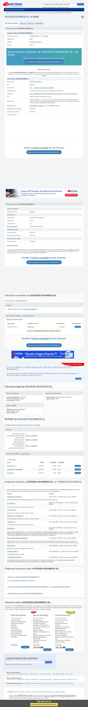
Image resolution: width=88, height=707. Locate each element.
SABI (54, 674)
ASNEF (57, 674)
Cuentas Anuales (68, 674)
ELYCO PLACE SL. (11, 510)
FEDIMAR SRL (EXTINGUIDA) (14, 497)
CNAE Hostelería (34, 679)
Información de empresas (12, 674)
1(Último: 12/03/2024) (31, 436)
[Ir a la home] (13, 4)
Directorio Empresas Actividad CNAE (23, 12)
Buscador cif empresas (24, 674)
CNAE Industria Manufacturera (45, 679)
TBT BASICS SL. (11, 503)
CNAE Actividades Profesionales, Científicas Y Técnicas (65, 679)
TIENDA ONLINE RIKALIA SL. (14, 557)
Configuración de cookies (59, 692)
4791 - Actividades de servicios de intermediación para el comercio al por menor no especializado (53, 93)
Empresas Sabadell (69, 683)
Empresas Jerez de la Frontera (57, 683)
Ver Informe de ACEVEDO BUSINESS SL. (44, 704)
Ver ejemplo (14, 645)
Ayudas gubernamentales (45, 674)
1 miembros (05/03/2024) (29, 309)
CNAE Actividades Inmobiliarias (23, 679)
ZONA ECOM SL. (11, 545)
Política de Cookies (49, 692)
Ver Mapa (46, 36)
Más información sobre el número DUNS (44, 88)
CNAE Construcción (11, 679)
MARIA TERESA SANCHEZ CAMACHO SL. (17, 538)
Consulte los (43, 330)
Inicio (12, 12)
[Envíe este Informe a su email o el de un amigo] (82, 17)
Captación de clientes (34, 674)
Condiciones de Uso (29, 692)
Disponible (32, 211)
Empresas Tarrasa (46, 683)
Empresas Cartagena (36, 683)
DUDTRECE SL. (11, 528)
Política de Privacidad (39, 692)
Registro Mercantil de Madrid (37, 105)
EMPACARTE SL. (11, 522)
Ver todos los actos (25, 453)
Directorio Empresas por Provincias (40, 12)
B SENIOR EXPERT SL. (13, 551)
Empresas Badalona (26, 683)
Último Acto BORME (12, 226)
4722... (31, 88)
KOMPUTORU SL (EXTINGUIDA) (15, 516)
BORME (62, 674)
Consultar (25, 647)
